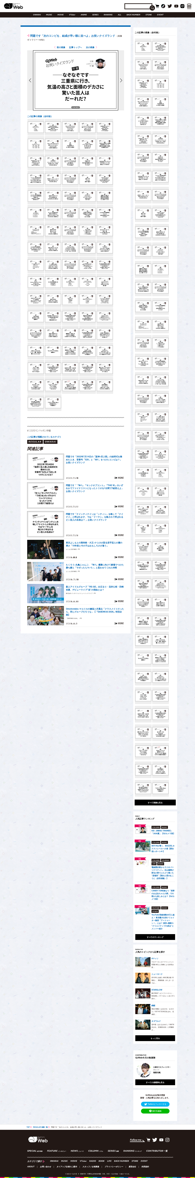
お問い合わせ (45, 1167)
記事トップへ (75, 47)
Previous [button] (138, 1070)
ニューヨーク (157, 974)
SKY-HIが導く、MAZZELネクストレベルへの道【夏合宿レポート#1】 (163, 848)
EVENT (160, 15)
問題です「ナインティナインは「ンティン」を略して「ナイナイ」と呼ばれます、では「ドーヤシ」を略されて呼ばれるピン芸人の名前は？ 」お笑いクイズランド (94, 517)
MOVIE (60, 15)
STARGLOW (156, 989)
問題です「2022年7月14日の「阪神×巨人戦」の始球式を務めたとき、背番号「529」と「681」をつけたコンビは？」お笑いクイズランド (94, 459)
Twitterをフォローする (157, 1104)
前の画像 (61, 47)
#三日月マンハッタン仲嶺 (39, 430)
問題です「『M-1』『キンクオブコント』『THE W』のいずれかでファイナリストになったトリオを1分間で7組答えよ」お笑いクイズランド (95, 488)
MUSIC (49, 15)
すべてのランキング (155, 937)
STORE (149, 15)
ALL (119, 15)
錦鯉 (153, 1005)
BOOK (102, 1161)
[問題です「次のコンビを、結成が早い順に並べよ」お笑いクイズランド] (36, 127)
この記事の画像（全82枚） (40, 116)
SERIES (95, 15)
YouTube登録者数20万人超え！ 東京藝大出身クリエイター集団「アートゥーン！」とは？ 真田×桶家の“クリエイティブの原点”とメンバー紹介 (163, 921)
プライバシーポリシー (114, 1167)
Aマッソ (154, 958)
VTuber (72, 15)
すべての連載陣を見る (155, 1082)
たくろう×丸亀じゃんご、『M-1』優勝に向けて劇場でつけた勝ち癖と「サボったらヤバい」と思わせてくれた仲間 (95, 566)
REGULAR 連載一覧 (40, 1127)
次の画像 (90, 47)
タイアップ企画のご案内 (67, 1167)
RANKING (108, 15)
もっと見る (155, 1038)
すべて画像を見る (155, 802)
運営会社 (132, 1167)
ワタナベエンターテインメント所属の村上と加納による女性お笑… (162, 964)
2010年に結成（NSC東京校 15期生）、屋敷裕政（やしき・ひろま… (162, 980)
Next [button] (170, 1070)
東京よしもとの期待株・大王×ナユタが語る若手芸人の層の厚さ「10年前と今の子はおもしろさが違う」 (94, 544)
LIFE (109, 1161)
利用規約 (145, 1167)
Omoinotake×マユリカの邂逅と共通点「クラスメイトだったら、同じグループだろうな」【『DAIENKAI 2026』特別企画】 (95, 611)
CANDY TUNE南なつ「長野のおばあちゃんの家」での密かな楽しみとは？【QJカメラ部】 (163, 894)
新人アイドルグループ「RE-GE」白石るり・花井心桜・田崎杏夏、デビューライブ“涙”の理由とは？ (95, 588)
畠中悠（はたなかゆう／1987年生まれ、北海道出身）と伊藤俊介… (162, 1027)
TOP (28, 1127)
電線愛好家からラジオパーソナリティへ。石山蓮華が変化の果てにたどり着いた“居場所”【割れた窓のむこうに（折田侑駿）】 (162, 873)
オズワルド (156, 1021)
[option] (161, 1070)
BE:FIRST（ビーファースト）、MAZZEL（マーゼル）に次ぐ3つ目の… (163, 996)
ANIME (84, 15)
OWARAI (37, 15)
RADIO (92, 1161)
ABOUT (30, 1167)
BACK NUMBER (133, 15)
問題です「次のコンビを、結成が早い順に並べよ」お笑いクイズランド (72, 35)
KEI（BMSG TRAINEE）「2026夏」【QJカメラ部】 (163, 832)
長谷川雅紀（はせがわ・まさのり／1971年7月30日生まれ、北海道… (162, 1011)
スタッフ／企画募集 (90, 1167)
